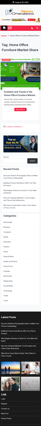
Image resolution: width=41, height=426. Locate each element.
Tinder (5, 296)
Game (5, 252)
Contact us (5, 409)
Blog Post (4, 413)
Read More (20, 109)
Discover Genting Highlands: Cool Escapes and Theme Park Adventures (19, 199)
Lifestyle (6, 271)
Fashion (6, 247)
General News (8, 256)
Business (6, 60)
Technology (7, 291)
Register (4, 404)
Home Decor (8, 266)
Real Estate (7, 276)
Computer (7, 232)
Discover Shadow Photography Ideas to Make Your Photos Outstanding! (20, 177)
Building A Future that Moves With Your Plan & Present (19, 184)
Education (7, 242)
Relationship (8, 281)
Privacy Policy (6, 418)
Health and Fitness (10, 261)
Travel (5, 301)
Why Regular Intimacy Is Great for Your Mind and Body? (20, 191)
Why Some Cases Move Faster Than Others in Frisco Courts (19, 206)
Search (6, 157)
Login (3, 399)
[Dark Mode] (32, 28)
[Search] (37, 28)
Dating (5, 237)
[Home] (4, 28)
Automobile (7, 222)
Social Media (8, 286)
